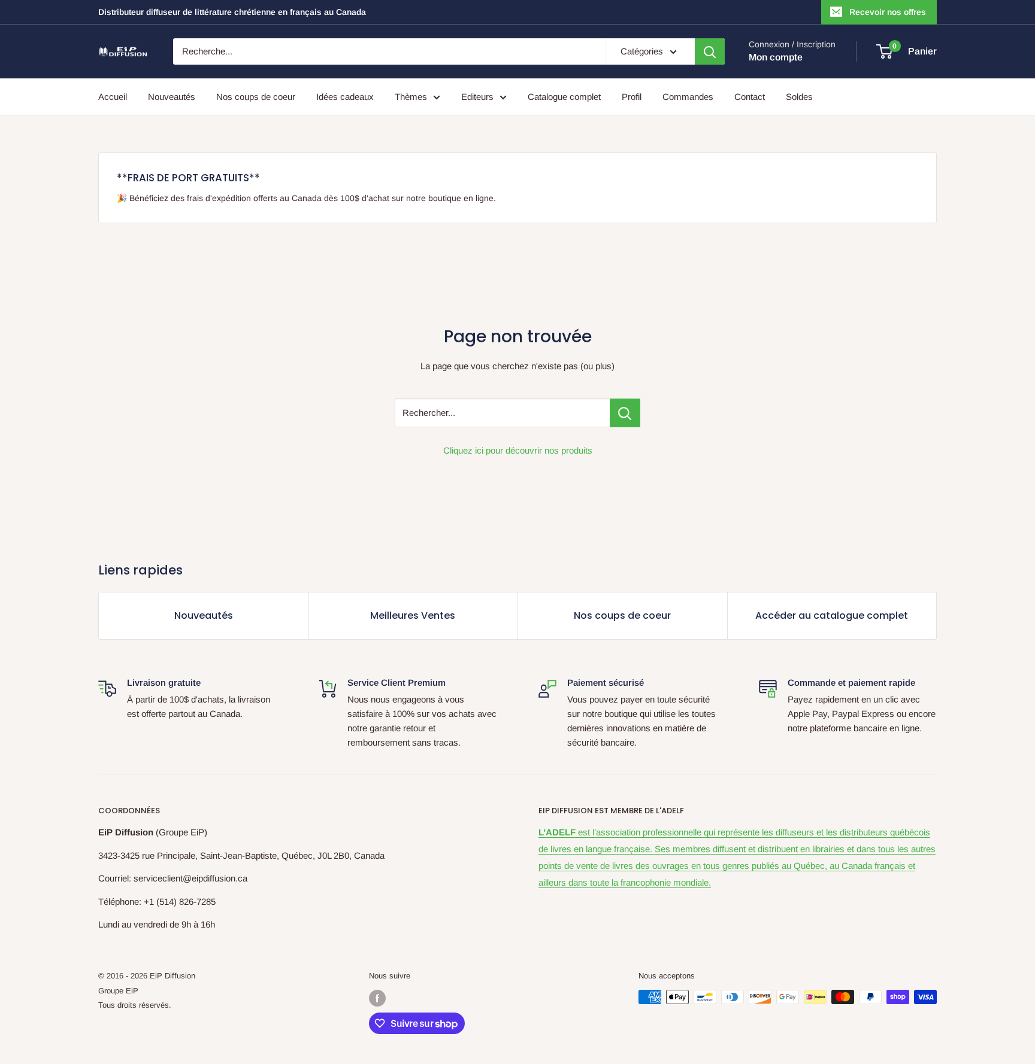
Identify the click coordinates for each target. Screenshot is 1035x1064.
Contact (749, 97)
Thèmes (411, 97)
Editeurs (477, 97)
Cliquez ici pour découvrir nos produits (517, 450)
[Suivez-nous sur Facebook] (377, 998)
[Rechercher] (710, 51)
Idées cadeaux (345, 97)
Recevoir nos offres (887, 12)
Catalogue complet (564, 97)
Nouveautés (171, 97)
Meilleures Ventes (412, 615)
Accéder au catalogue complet (831, 615)
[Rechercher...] (625, 413)
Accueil (112, 97)
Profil (631, 97)
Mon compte (776, 57)
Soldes (799, 97)
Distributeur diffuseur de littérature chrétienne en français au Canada (232, 12)
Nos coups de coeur (255, 97)
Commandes (687, 97)
